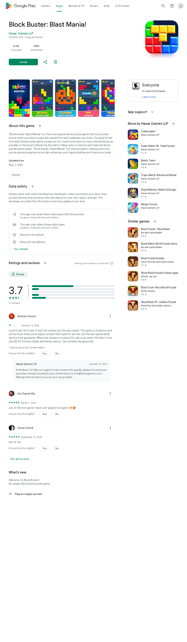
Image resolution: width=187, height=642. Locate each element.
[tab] (45, 6)
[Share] (45, 62)
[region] (67, 48)
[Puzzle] (16, 174)
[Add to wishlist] (55, 62)
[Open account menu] (180, 5)
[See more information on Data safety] (32, 186)
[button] (19, 98)
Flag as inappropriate (25, 494)
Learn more (149, 96)
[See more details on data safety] (21, 249)
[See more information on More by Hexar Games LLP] (173, 123)
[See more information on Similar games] (154, 221)
